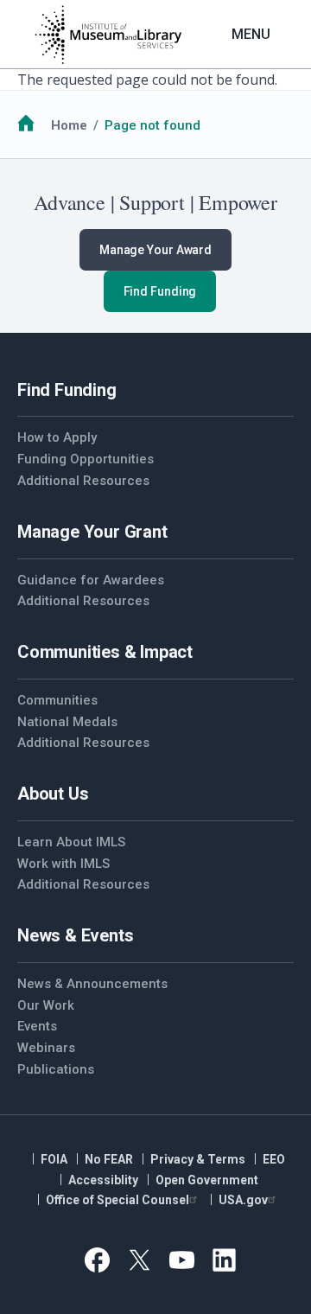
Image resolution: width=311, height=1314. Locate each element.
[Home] (108, 34)
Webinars (46, 1048)
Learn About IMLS (71, 842)
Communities (57, 700)
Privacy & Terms (197, 1159)
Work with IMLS (63, 863)
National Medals (67, 722)
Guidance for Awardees (90, 580)
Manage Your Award (155, 250)
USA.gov (243, 1200)
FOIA (54, 1159)
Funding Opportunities (85, 459)
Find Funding (160, 291)
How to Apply (57, 437)
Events (37, 1026)
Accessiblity (103, 1180)
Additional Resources (83, 480)
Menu (251, 34)
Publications (55, 1069)
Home (69, 125)
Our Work (45, 1005)
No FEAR (109, 1159)
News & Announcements (92, 984)
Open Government (207, 1180)
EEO (274, 1159)
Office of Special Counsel (117, 1200)
